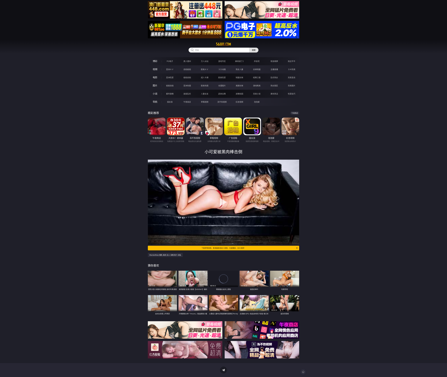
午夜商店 (187, 102)
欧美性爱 (222, 77)
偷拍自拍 (187, 77)
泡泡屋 (257, 102)
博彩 (155, 61)
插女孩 (170, 102)
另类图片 (291, 85)
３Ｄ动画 (222, 69)
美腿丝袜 (239, 85)
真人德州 (187, 61)
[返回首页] (303, 372)
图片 (155, 85)
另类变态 (291, 77)
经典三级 (257, 77)
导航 (155, 101)
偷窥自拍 (170, 85)
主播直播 (274, 69)
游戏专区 (222, 61)
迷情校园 (239, 93)
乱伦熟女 (274, 77)
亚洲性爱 (170, 77)
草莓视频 (204, 102)
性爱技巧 (291, 93)
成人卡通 (204, 77)
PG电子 (170, 61)
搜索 (254, 50)
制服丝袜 (239, 77)
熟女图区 (274, 85)
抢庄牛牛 (291, 61)
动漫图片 (222, 85)
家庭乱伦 (187, 93)
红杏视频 (239, 102)
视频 (155, 69)
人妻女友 (204, 93)
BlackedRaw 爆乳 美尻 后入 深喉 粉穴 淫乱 (165, 255)
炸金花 (257, 61)
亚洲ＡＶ (170, 69)
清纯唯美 (257, 85)
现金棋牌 (274, 61)
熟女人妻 (239, 69)
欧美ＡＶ (204, 69)
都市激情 (170, 93)
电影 (155, 77)
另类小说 (257, 93)
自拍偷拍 (187, 69)
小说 (155, 93)
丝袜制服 (257, 69)
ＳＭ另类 (291, 69)
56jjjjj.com (223, 44)
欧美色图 (204, 85)
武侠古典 (222, 93)
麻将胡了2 (239, 61)
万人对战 (204, 61)
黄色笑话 (274, 93)
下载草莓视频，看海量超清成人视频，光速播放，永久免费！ (223, 248)
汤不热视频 (222, 102)
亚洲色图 (187, 85)
